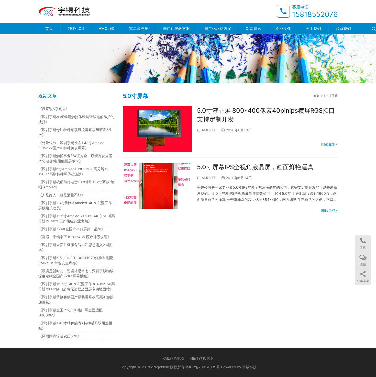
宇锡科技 (249, 367)
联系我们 (343, 28)
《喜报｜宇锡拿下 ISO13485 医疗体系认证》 (74, 237)
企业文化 (283, 28)
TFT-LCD (76, 28)
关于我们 (313, 28)
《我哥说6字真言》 (53, 109)
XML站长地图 (173, 358)
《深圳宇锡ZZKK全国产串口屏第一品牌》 (71, 229)
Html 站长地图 (201, 358)
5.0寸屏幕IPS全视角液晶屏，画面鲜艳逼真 (255, 167)
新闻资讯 (253, 28)
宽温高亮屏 (138, 28)
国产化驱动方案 (217, 28)
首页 (49, 28)
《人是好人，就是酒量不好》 (61, 195)
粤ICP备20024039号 (202, 367)
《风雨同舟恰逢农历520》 (59, 336)
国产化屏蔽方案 (176, 28)
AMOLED (107, 28)
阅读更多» (329, 144)
